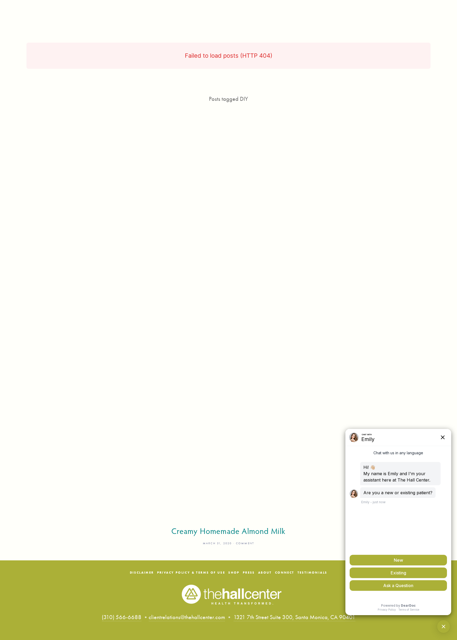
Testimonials (312, 572)
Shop (234, 572)
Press (249, 572)
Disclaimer (142, 572)
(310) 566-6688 (121, 617)
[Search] (28, 8)
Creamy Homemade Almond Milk (228, 531)
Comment (245, 543)
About (265, 572)
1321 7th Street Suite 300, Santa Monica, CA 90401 (294, 617)
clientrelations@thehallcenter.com (187, 617)
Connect (284, 572)
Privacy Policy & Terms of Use (191, 572)
